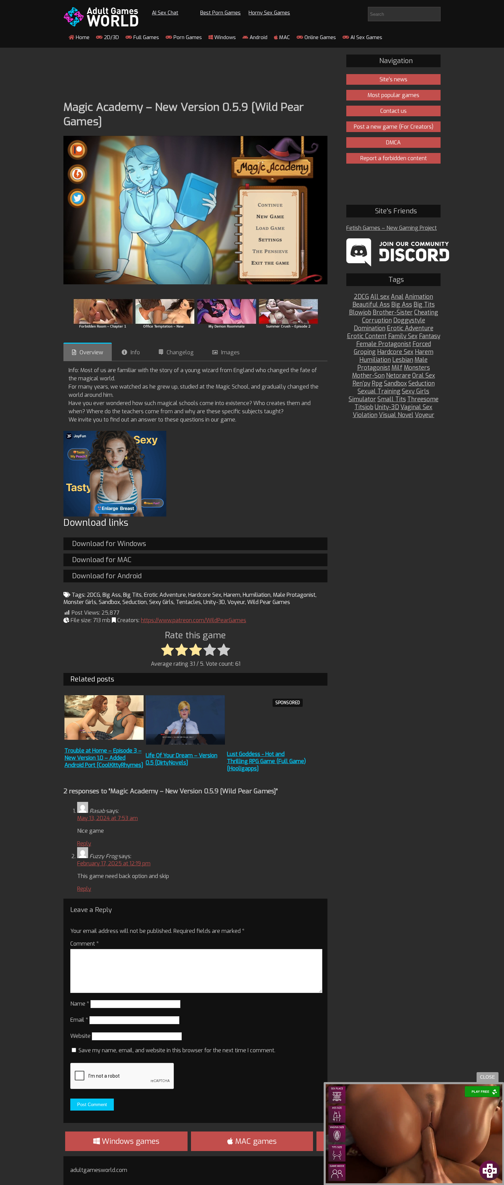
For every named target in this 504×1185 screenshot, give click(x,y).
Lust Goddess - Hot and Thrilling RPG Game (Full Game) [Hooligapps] (266, 761)
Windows (224, 37)
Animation (419, 297)
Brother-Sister (393, 313)
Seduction (134, 602)
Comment (84, 943)
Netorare (398, 376)
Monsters (417, 368)
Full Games (145, 37)
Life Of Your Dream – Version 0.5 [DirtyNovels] (181, 759)
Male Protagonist (294, 595)
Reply (84, 843)
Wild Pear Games (268, 602)
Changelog (180, 352)
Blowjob (360, 313)
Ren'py (361, 384)
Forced (421, 344)
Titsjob (364, 407)
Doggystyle (409, 320)
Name (79, 1003)
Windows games (129, 1141)
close (487, 1077)
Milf (397, 368)
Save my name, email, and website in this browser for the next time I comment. (177, 1050)
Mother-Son (368, 376)
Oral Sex (423, 376)
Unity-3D (214, 602)
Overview (91, 352)
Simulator (362, 399)
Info (135, 352)
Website (80, 1036)
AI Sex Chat (165, 12)
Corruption (377, 320)
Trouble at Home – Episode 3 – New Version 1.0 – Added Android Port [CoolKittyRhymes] (103, 758)
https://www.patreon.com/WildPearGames (193, 620)
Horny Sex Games (269, 12)
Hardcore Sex (204, 595)
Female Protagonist (383, 344)
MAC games (255, 1141)
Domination (369, 328)
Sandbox (109, 602)
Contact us (393, 111)
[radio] (167, 650)
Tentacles (188, 602)
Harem (232, 595)
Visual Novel (396, 415)
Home (81, 37)
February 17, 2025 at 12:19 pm (114, 863)
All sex (379, 297)
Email (79, 1019)
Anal (397, 297)
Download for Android (107, 576)
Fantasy (429, 336)
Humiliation (257, 595)
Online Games (319, 37)
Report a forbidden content (393, 158)
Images (230, 352)
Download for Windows (109, 543)
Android (257, 37)
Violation (365, 415)
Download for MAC (101, 560)
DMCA (393, 142)
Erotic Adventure (165, 595)
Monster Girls (79, 602)
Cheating (426, 313)
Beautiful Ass (371, 305)
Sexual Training (379, 391)
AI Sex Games (365, 37)
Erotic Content (367, 336)
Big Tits (132, 595)
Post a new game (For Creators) (393, 126)
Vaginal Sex (416, 407)
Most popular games (393, 95)
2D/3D (111, 37)
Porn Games (187, 37)
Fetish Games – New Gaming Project (391, 228)
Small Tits (391, 399)
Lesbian (402, 360)
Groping (365, 352)
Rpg (377, 384)
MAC (284, 37)
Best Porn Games (220, 12)
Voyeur (236, 602)
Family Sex (403, 336)
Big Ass (112, 595)
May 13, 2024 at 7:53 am (107, 818)
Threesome (423, 399)
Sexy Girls (161, 602)
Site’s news (393, 79)
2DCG (93, 595)
